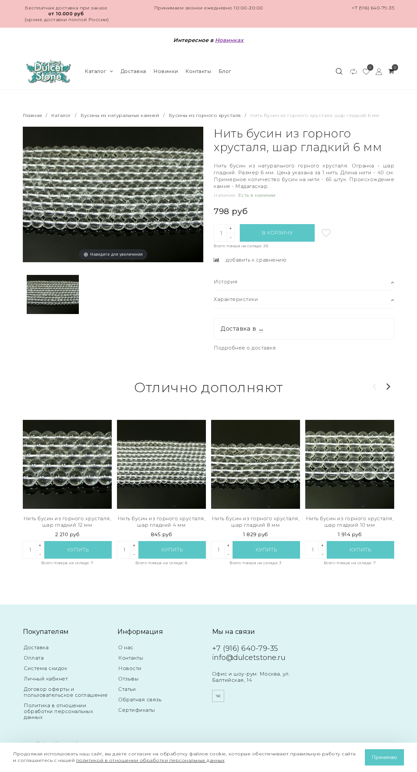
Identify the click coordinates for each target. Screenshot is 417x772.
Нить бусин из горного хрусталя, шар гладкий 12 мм (67, 521)
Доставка (133, 71)
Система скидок (45, 668)
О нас (126, 647)
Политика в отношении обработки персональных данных (58, 711)
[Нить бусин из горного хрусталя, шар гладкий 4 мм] (161, 464)
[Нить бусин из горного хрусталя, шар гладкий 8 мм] (255, 464)
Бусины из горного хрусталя (205, 115)
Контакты (198, 71)
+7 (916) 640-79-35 (373, 8)
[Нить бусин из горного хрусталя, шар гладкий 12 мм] (67, 464)
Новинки (165, 71)
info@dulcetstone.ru (249, 657)
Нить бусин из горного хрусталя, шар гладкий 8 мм (256, 521)
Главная (33, 115)
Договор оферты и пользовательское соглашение (66, 692)
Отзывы (128, 679)
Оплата (34, 658)
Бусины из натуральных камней (119, 115)
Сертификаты (136, 710)
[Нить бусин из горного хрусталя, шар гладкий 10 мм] (349, 464)
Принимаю (384, 757)
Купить (78, 550)
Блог (225, 71)
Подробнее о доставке (245, 348)
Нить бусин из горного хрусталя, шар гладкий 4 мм (162, 521)
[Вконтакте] (218, 696)
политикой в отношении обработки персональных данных (150, 760)
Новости (130, 668)
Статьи (127, 689)
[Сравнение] (350, 71)
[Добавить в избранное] (326, 233)
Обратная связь (139, 699)
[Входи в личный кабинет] (375, 71)
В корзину (277, 233)
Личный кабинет (46, 679)
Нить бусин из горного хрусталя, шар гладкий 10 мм (350, 521)
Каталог (96, 71)
